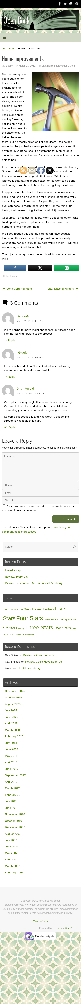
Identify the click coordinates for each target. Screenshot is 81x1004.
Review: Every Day (16, 576)
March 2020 (12, 730)
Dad (11, 48)
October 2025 (13, 697)
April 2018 (11, 762)
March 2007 (12, 866)
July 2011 (11, 801)
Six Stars (10, 628)
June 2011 (11, 807)
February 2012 (14, 794)
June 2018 (11, 749)
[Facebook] (60, 3)
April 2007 (11, 859)
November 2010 (15, 814)
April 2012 (11, 781)
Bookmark (11, 276)
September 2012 (15, 775)
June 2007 (11, 846)
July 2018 (11, 742)
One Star (72, 619)
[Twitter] (65, 3)
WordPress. (71, 928)
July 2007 (11, 840)
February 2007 (14, 872)
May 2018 (11, 755)
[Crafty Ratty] (71, 3)
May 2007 (11, 853)
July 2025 (11, 710)
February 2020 (14, 736)
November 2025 (15, 691)
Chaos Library (10, 610)
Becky (9, 65)
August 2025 (13, 704)
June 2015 (11, 768)
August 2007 (13, 833)
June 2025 (11, 717)
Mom (72, 65)
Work (12, 634)
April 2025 (11, 723)
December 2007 (15, 827)
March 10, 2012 (27, 65)
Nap (65, 619)
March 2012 (12, 788)
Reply (11, 340)
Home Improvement (57, 65)
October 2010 (13, 820)
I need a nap (13, 570)
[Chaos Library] (76, 3)
